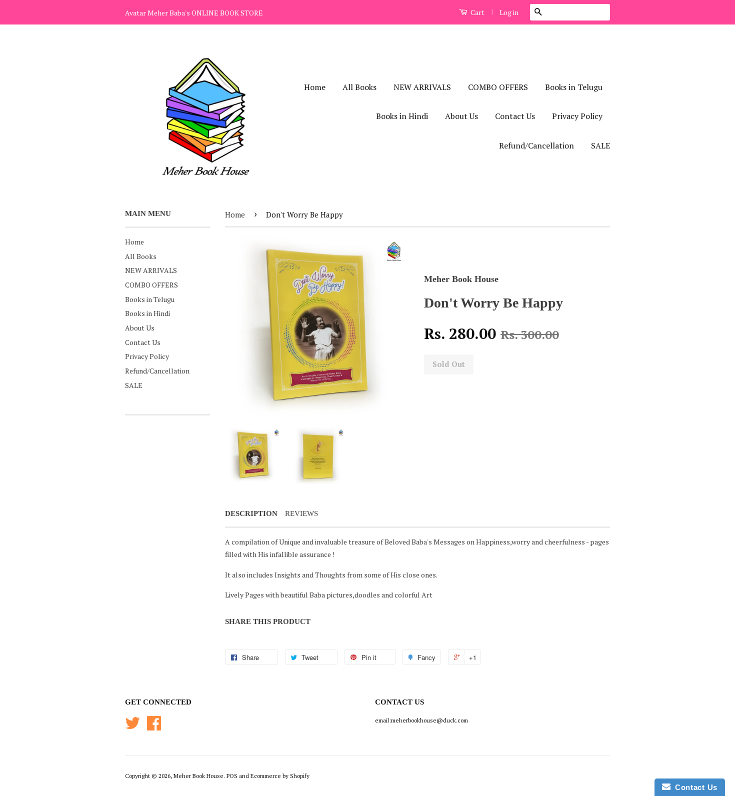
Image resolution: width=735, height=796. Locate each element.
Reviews (301, 514)
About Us (461, 116)
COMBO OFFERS (498, 87)
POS (232, 776)
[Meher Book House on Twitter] (132, 726)
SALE (600, 145)
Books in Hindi (402, 116)
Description (251, 514)
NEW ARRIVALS (422, 87)
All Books (359, 87)
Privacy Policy (577, 116)
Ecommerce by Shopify (280, 776)
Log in (509, 12)
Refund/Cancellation (536, 145)
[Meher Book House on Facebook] (154, 726)
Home (315, 87)
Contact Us (515, 116)
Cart (476, 12)
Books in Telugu (573, 87)
